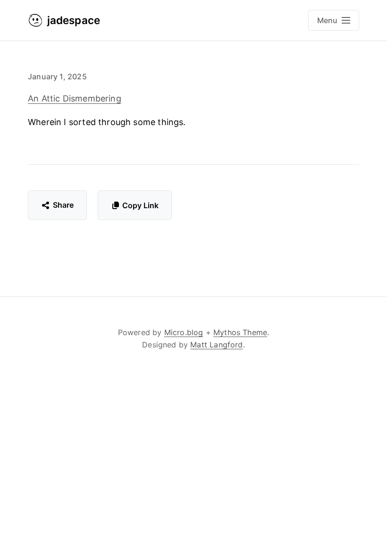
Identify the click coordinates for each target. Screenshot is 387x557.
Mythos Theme (240, 332)
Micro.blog (183, 332)
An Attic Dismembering (74, 98)
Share (63, 205)
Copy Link (140, 205)
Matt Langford (216, 344)
